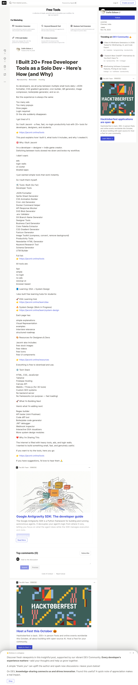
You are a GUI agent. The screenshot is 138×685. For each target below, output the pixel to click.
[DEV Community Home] (4, 3)
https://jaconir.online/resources (34, 360)
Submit (24, 567)
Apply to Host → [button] (24, 647)
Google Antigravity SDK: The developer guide (49, 516)
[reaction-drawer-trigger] (4, 51)
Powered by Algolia (68, 3)
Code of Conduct (47, 574)
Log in (115, 3)
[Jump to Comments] (5, 59)
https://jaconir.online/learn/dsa (33, 302)
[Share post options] (5, 82)
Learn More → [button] (107, 138)
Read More (22, 540)
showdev (33, 80)
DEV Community (121, 37)
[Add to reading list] (5, 67)
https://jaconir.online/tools (31, 132)
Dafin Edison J (27, 48)
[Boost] (5, 74)
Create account (128, 3)
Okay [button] (11, 681)
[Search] (10, 3)
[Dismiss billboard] (133, 652)
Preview (35, 567)
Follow (117, 18)
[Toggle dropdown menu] (89, 467)
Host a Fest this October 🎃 (37, 631)
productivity (22, 80)
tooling (41, 80)
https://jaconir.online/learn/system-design (39, 310)
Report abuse (60, 574)
